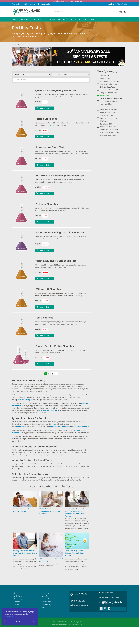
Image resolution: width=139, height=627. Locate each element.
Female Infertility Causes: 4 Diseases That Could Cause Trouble (74, 553)
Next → (54, 374)
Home (15, 19)
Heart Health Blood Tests (109, 101)
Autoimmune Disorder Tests (110, 81)
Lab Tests (24, 19)
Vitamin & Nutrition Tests (109, 130)
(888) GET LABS (122, 4)
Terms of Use (46, 599)
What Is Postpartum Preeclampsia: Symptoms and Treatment (49, 511)
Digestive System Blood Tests (110, 90)
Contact (92, 19)
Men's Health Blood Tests (109, 118)
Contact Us (45, 593)
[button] (120, 12)
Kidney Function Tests (108, 113)
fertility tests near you (48, 410)
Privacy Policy (46, 602)
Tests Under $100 (106, 124)
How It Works (37, 19)
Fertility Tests (105, 95)
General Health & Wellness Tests (111, 98)
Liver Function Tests (107, 115)
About (73, 19)
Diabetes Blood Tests (107, 87)
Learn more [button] (9, 617)
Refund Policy (46, 605)
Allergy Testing (105, 78)
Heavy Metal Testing (107, 104)
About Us (45, 596)
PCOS (54, 424)
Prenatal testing (24, 400)
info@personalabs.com (78, 1)
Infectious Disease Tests (108, 110)
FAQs (43, 607)
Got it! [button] (18, 621)
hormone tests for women (60, 426)
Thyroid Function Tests (108, 127)
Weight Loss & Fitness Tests (110, 132)
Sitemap (16, 605)
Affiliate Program (19, 599)
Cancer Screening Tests (108, 84)
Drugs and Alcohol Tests (108, 93)
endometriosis (20, 426)
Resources (62, 19)
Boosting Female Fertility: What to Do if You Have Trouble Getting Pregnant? (25, 553)
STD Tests (103, 121)
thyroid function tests (80, 426)
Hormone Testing (106, 107)
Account (82, 19)
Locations (16, 602)
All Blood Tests (105, 76)
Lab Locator (51, 19)
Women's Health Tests (108, 135)
